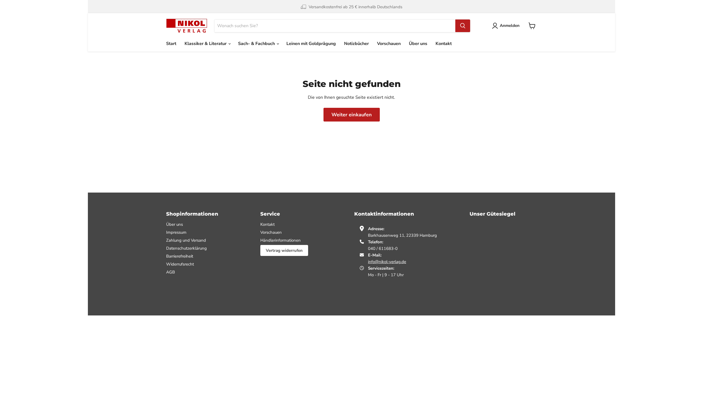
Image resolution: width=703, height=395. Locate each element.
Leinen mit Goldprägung (311, 44)
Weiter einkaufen (351, 114)
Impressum (176, 232)
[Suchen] (462, 25)
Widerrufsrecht (180, 264)
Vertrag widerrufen (284, 250)
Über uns (418, 44)
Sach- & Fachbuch (257, 44)
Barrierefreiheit (179, 256)
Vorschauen (389, 44)
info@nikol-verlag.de (387, 261)
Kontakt (444, 44)
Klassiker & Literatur (206, 44)
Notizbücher (356, 44)
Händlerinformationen (280, 240)
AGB (170, 272)
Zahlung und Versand (186, 240)
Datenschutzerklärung (186, 248)
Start (171, 44)
